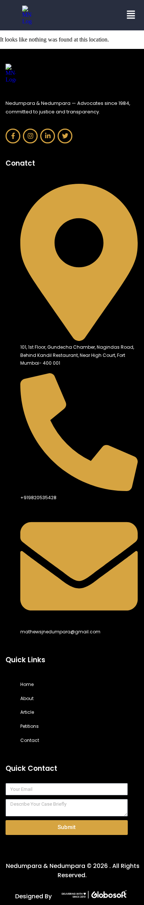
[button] (107, 15)
